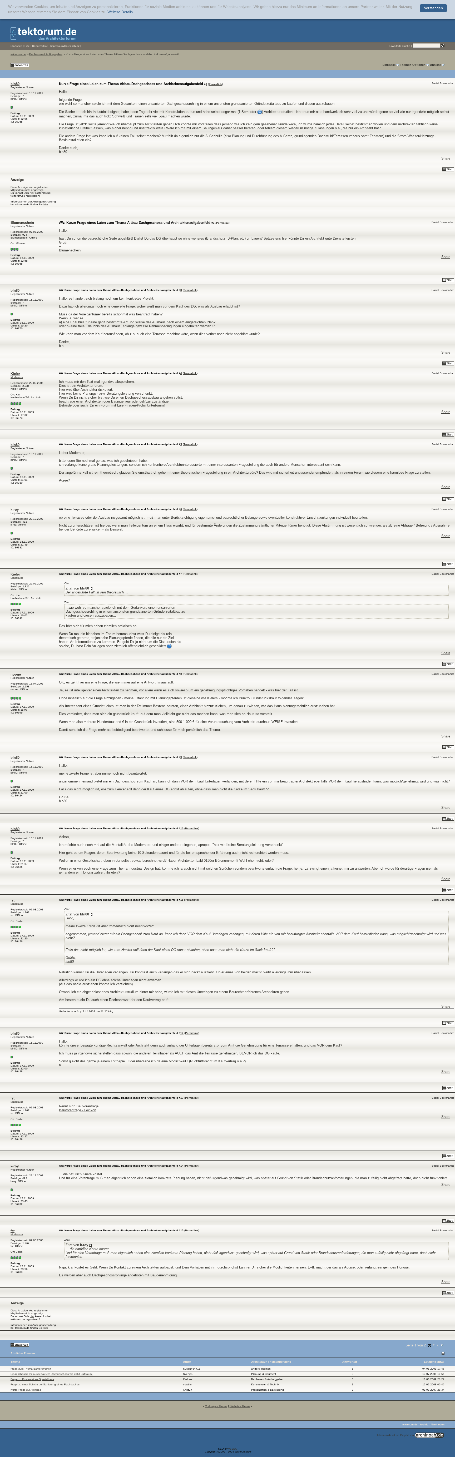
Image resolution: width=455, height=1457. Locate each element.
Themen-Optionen (413, 64)
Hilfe (27, 45)
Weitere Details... (121, 12)
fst (12, 900)
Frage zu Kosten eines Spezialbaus (32, 1379)
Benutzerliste (40, 45)
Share (445, 158)
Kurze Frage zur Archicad (26, 1389)
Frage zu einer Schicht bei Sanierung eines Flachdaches (45, 1384)
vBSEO (232, 1448)
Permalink (215, 84)
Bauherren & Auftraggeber (45, 54)
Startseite (16, 45)
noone (16, 674)
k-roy (15, 510)
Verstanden (433, 8)
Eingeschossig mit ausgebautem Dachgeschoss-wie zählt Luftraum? (52, 1373)
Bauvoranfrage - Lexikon (77, 1110)
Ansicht (435, 64)
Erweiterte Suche (399, 45)
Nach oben (437, 1424)
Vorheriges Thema (216, 1406)
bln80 (15, 84)
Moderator (17, 377)
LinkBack (389, 64)
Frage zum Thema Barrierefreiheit (31, 1368)
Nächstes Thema (240, 1406)
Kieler (15, 374)
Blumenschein (22, 223)
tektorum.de (18, 54)
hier (32, 192)
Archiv (424, 1424)
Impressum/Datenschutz (65, 45)
